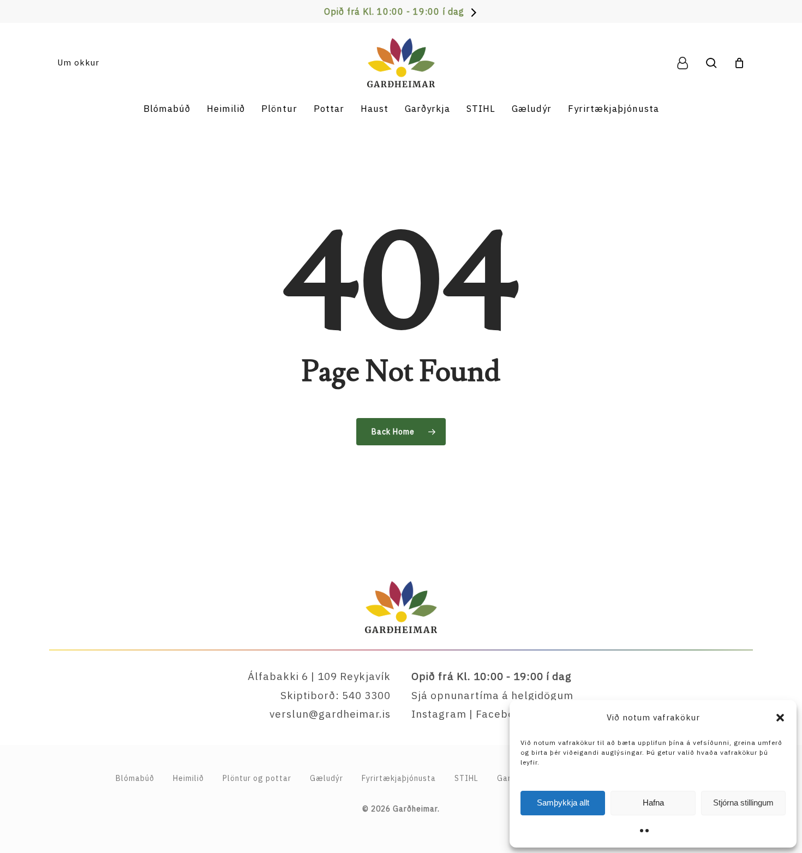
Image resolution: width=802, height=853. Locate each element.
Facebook (502, 713)
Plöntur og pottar (257, 778)
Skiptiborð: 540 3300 (335, 695)
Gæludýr (326, 778)
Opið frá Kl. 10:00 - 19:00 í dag (394, 11)
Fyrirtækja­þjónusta (399, 778)
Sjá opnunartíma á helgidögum (492, 695)
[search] (711, 63)
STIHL (466, 778)
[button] (780, 717)
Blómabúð (135, 778)
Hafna (653, 802)
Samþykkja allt (563, 802)
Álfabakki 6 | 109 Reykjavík (319, 676)
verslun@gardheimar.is (330, 713)
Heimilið (188, 778)
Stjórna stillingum (743, 802)
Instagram (438, 713)
